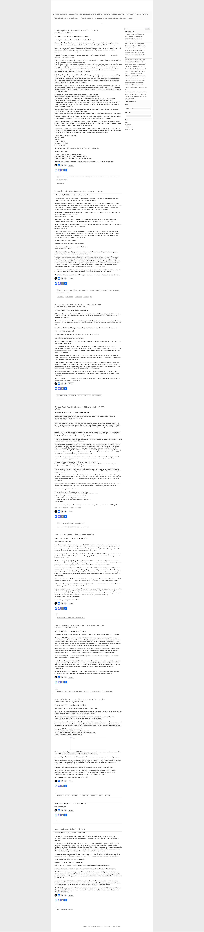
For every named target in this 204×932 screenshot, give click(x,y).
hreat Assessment (114, 290)
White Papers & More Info (99, 18)
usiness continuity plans (66, 523)
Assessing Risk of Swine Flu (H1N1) (70, 829)
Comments (109, 926)
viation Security (69, 296)
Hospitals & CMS (73, 18)
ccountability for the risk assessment (80, 691)
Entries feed (128, 124)
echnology (107, 795)
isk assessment (83, 290)
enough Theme (116, 926)
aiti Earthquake (114, 176)
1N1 (58, 909)
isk (76, 290)
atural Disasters (61, 179)
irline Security (60, 296)
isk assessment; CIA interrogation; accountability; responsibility (70, 617)
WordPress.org (129, 129)
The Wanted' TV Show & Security (63, 691)
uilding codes (63, 176)
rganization (85, 795)
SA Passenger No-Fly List (63, 293)
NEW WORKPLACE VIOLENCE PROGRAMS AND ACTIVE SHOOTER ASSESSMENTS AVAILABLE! (107, 14)
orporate (67, 795)
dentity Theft (63, 395)
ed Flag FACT (72, 395)
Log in (126, 122)
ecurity (101, 795)
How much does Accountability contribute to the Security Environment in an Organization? (80, 700)
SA (91, 296)
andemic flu (64, 909)
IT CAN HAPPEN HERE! (141, 14)
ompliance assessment (95, 691)
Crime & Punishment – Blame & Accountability (74, 535)
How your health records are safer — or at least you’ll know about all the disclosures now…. (78, 305)
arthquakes (89, 176)
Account (130, 18)
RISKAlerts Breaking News (60, 18)
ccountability (60, 795)
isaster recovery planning (76, 176)
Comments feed (129, 127)
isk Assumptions (94, 290)
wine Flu (71, 909)
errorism (104, 290)
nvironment (75, 795)
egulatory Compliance (84, 395)
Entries (99, 926)
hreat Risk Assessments (107, 691)
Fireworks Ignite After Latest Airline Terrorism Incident (78, 191)
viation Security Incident (66, 290)
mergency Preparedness (101, 176)
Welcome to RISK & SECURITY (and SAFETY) (65, 14)
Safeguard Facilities (85, 18)
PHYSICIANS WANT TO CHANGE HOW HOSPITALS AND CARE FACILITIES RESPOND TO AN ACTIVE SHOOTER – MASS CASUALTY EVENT (136, 95)
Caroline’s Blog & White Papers (117, 18)
